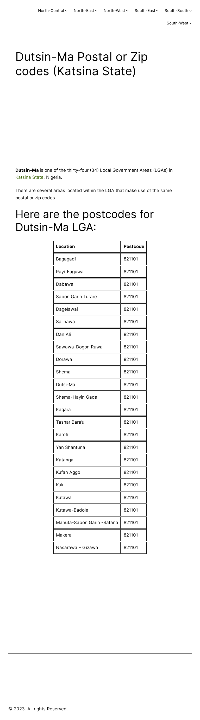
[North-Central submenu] (66, 10)
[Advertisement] (100, 124)
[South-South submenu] (190, 10)
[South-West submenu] (190, 23)
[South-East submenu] (157, 10)
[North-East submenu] (96, 10)
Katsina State (29, 177)
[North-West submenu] (127, 10)
